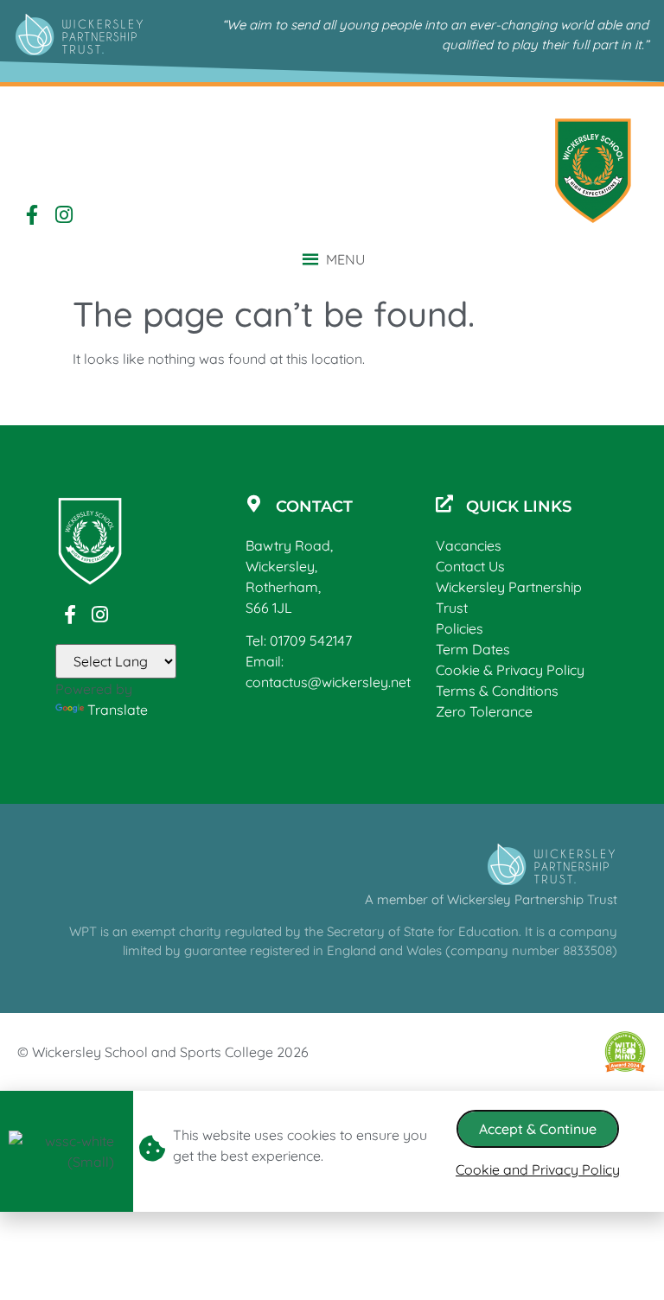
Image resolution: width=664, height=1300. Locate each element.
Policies (459, 628)
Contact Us (470, 566)
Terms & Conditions (497, 690)
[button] (345, 259)
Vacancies (468, 545)
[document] (332, 1151)
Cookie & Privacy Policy (510, 670)
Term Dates (473, 649)
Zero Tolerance (484, 711)
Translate (117, 709)
